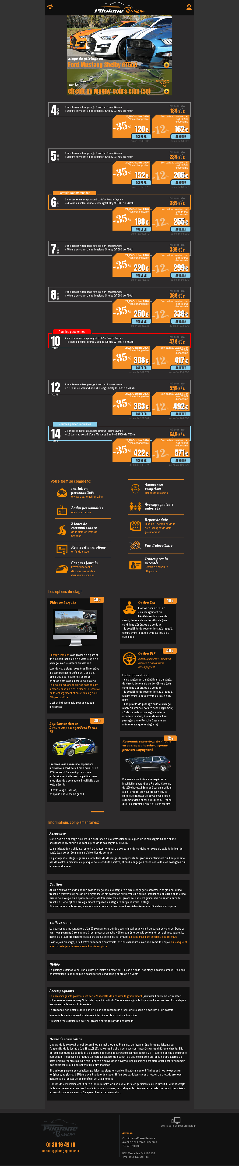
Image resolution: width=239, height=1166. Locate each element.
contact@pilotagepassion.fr (60, 1151)
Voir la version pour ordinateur (178, 1125)
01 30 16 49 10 (60, 1145)
